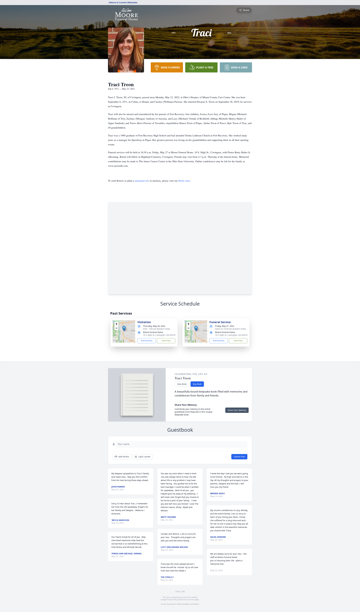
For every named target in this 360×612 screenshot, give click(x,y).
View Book (181, 384)
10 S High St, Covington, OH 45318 (159, 335)
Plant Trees (166, 340)
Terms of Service (187, 599)
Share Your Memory (237, 410)
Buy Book (197, 384)
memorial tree (142, 180)
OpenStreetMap (183, 604)
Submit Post (239, 456)
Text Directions (146, 340)
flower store (184, 180)
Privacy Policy (172, 599)
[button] (124, 328)
